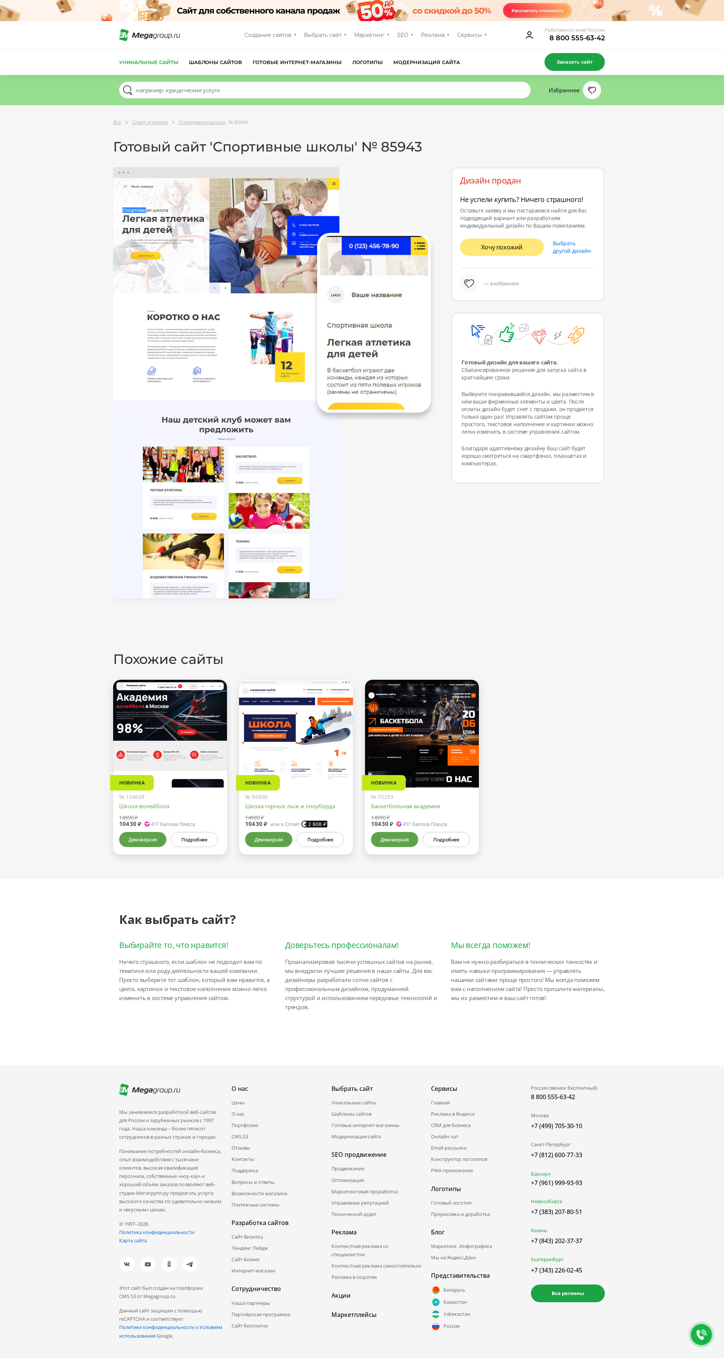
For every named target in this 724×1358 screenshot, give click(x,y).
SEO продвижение (359, 1154)
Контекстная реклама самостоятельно (376, 1265)
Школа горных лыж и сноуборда (290, 806)
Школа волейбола (144, 806)
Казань (539, 1230)
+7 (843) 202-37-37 (556, 1241)
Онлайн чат (444, 1136)
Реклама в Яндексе (453, 1113)
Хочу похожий (502, 247)
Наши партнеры (251, 1303)
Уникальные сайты (148, 62)
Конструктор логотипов (459, 1159)
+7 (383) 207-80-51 (556, 1212)
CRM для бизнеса (451, 1125)
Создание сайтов (268, 35)
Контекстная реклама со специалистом (359, 1250)
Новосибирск (547, 1201)
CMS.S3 (240, 1136)
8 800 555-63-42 (577, 38)
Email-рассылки (449, 1147)
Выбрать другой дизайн (572, 247)
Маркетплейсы (354, 1315)
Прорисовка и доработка (460, 1214)
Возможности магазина (259, 1193)
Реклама (433, 35)
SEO (402, 35)
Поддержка (245, 1170)
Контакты (243, 1159)
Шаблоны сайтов (215, 62)
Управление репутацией (360, 1202)
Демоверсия (143, 839)
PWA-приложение (452, 1170)
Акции (341, 1295)
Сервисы (469, 35)
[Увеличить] (213, 755)
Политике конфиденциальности (156, 1327)
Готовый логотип (451, 1202)
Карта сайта (133, 1240)
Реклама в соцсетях (354, 1277)
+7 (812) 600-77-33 (556, 1155)
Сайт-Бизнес (246, 1259)
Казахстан (455, 1301)
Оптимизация (347, 1180)
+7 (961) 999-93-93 (556, 1183)
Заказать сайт (575, 62)
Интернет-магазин (253, 1270)
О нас (238, 1113)
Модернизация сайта (426, 62)
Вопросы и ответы (253, 1182)
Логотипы (367, 62)
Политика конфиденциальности (156, 1232)
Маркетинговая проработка (364, 1191)
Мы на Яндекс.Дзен (453, 1257)
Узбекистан (456, 1314)
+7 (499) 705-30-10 (556, 1126)
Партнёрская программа (261, 1314)
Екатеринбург (547, 1259)
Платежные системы (255, 1204)
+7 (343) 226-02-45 (556, 1270)
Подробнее (194, 839)
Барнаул (541, 1173)
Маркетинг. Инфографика (461, 1246)
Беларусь (454, 1289)
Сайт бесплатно (250, 1325)
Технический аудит (353, 1214)
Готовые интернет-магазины (297, 62)
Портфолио (245, 1125)
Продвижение (347, 1168)
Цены (238, 1102)
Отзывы (241, 1147)
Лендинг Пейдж (250, 1248)
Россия (451, 1326)
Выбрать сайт (323, 35)
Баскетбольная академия (405, 806)
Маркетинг (369, 35)
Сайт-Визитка (247, 1236)
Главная (440, 1102)
